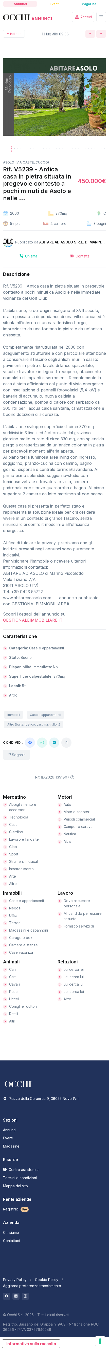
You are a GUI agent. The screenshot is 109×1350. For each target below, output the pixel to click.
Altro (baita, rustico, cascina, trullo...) (33, 724)
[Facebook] (30, 743)
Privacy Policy (15, 1279)
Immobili (13, 715)
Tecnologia (18, 817)
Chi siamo (11, 1232)
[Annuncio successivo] (101, 34)
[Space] (18, 1083)
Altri (12, 1021)
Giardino (16, 832)
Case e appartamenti (45, 715)
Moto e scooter (76, 812)
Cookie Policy (46, 1279)
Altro (13, 883)
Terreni (15, 923)
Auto (67, 804)
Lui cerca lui (73, 984)
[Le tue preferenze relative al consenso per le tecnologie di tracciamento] (100, 1341)
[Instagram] (25, 1296)
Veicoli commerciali (80, 819)
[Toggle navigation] (101, 17)
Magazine (11, 1146)
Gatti (12, 977)
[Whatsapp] (42, 743)
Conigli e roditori (23, 1006)
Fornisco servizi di (79, 926)
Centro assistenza (23, 1169)
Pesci (13, 991)
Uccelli (14, 999)
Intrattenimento (21, 869)
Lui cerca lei (74, 969)
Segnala (18, 755)
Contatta (82, 256)
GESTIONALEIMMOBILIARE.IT (33, 620)
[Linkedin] (16, 1296)
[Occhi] (27, 17)
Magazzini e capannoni (28, 930)
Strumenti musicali (24, 861)
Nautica (70, 834)
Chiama (30, 256)
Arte (12, 876)
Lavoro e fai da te (24, 839)
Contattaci (11, 1240)
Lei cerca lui (74, 977)
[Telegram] (54, 743)
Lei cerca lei (74, 991)
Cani (12, 969)
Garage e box (20, 937)
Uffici (13, 915)
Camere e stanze (23, 945)
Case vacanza (21, 952)
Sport (13, 854)
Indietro (15, 34)
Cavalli (14, 984)
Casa (13, 824)
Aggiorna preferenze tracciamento (32, 1286)
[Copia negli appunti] (66, 743)
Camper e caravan (79, 826)
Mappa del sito (15, 1186)
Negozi (15, 908)
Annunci (9, 1130)
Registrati (15, 1209)
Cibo (13, 846)
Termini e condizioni (20, 1178)
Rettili (13, 1014)
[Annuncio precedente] (90, 34)
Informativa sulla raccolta (31, 1343)
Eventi (8, 1138)
